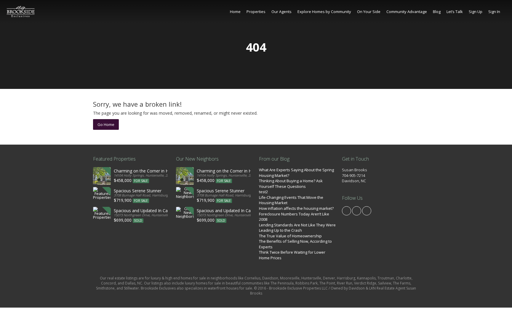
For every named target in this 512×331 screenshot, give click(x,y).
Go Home (105, 124)
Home (235, 11)
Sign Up (475, 11)
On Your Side (368, 11)
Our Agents (281, 11)
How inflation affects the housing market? (296, 208)
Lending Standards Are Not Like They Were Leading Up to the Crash (297, 227)
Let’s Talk (455, 11)
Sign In (494, 11)
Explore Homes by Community (324, 11)
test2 (263, 191)
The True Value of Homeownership (290, 236)
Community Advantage (406, 11)
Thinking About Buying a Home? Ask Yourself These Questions (291, 183)
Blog (437, 11)
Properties (256, 11)
